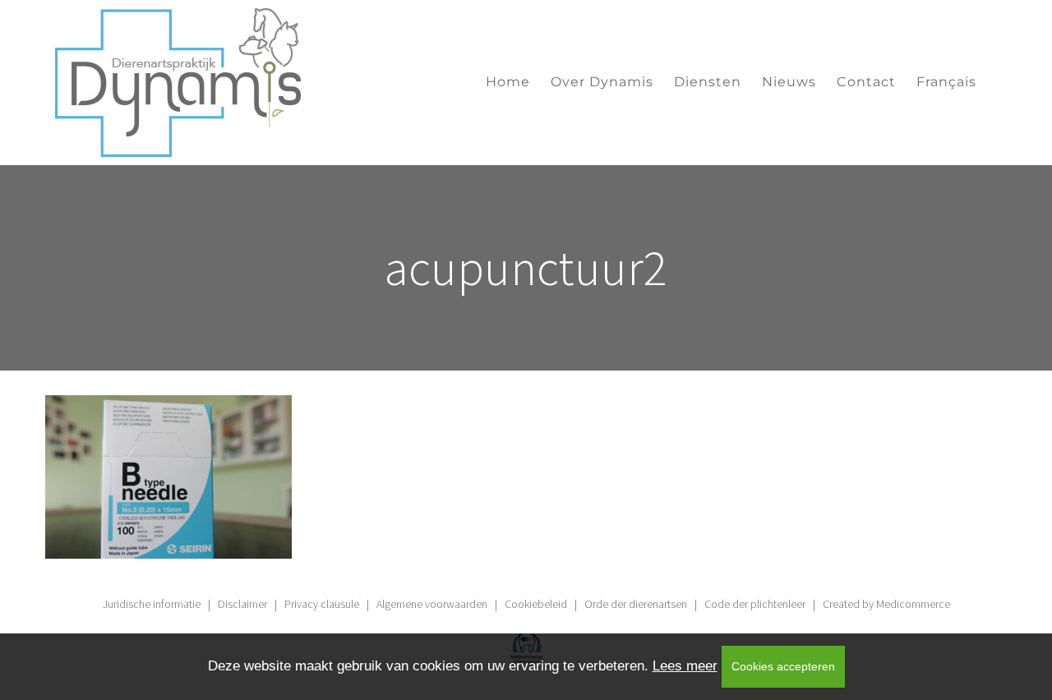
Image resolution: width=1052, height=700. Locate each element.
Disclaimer (242, 603)
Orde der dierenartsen (635, 603)
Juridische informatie (152, 603)
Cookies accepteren (783, 666)
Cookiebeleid (536, 603)
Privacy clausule (321, 603)
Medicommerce (913, 603)
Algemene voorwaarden (431, 603)
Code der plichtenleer (754, 603)
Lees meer (685, 666)
